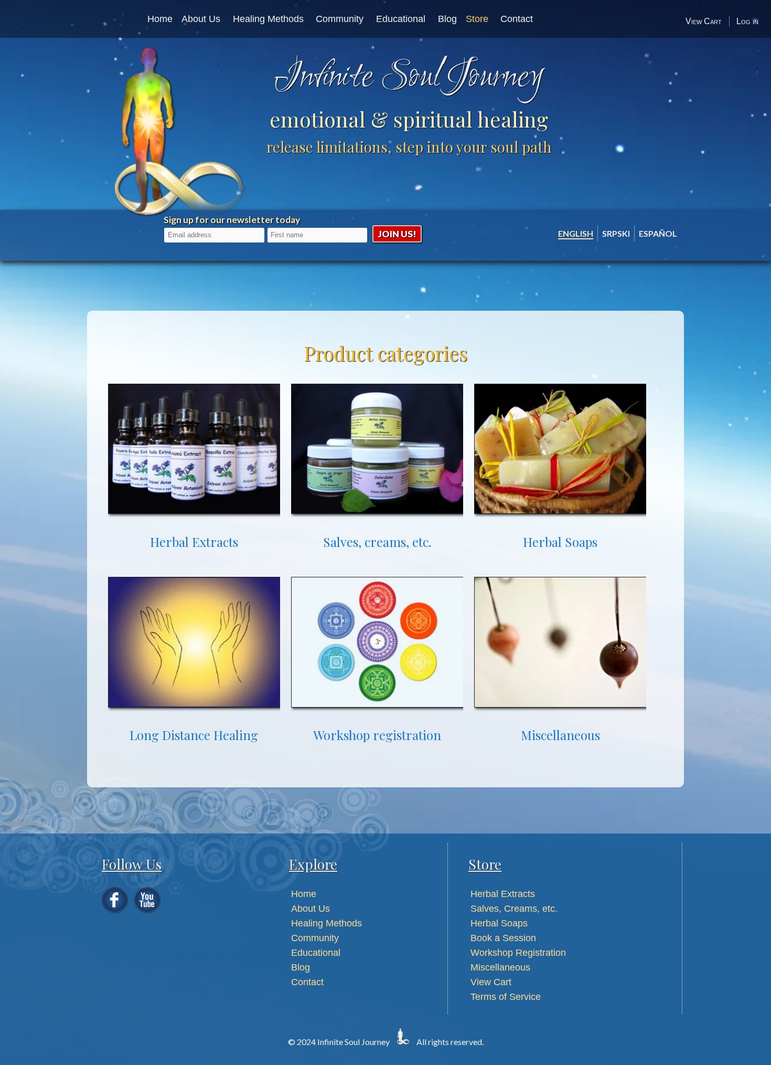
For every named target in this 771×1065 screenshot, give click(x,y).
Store (477, 19)
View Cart (704, 21)
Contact (516, 19)
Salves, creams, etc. (377, 541)
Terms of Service (505, 997)
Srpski (616, 233)
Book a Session (503, 938)
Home (160, 19)
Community (339, 19)
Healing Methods (268, 19)
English (575, 233)
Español (658, 233)
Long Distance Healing (194, 734)
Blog (447, 19)
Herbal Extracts (194, 541)
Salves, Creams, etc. (514, 908)
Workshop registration (377, 734)
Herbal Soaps (560, 541)
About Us (200, 19)
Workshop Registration (518, 952)
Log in (747, 21)
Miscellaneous (560, 734)
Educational (400, 19)
